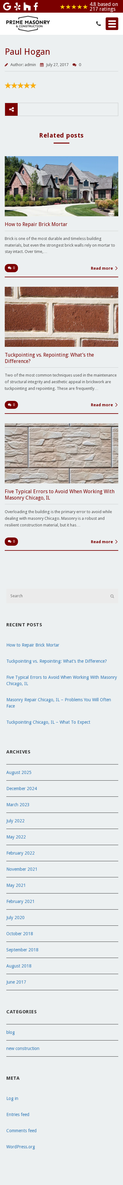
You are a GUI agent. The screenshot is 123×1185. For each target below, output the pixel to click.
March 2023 (18, 804)
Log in (12, 1098)
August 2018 (19, 965)
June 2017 (16, 982)
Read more (102, 268)
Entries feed (17, 1114)
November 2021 (22, 869)
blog (10, 1032)
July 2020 (15, 917)
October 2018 (19, 933)
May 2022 (16, 836)
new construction (22, 1048)
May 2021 (16, 885)
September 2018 (22, 949)
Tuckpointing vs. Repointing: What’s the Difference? (56, 661)
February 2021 (20, 901)
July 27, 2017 (57, 64)
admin (30, 64)
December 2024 (21, 788)
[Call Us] (98, 24)
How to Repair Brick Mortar (32, 645)
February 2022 (20, 853)
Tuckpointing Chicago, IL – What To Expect (48, 722)
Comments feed (21, 1130)
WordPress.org (20, 1146)
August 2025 (19, 772)
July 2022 (15, 820)
